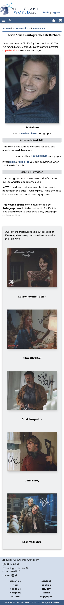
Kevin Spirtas (23, 28)
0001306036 (39, 28)
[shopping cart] (60, 20)
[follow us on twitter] (16, 576)
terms (46, 592)
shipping (15, 592)
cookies (46, 585)
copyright (46, 596)
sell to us (15, 588)
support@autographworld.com (22, 559)
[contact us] (3, 559)
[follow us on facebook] (12, 576)
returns (15, 596)
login (46, 12)
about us (15, 581)
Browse (6, 28)
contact (46, 581)
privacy (46, 588)
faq (15, 585)
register (56, 12)
